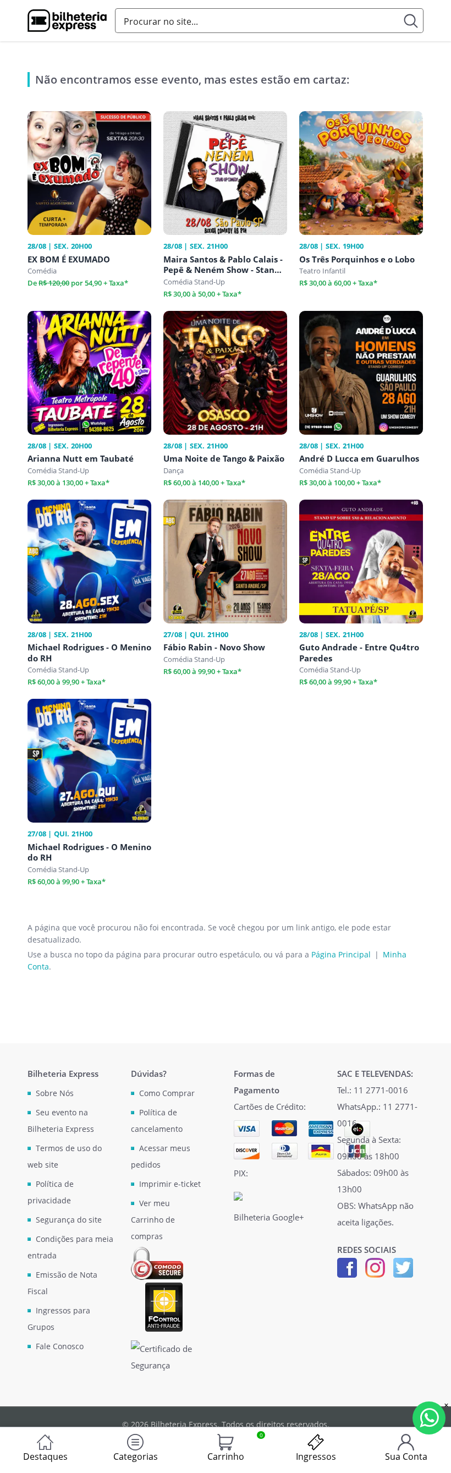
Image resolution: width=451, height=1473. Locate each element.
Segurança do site (69, 1219)
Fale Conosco (60, 1346)
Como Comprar (167, 1093)
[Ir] (411, 20)
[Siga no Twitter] (403, 1266)
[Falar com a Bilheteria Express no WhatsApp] (429, 1417)
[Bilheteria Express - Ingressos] (67, 21)
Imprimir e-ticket (170, 1184)
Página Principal (341, 954)
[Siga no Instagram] (375, 1266)
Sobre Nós (55, 1093)
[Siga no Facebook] (347, 1266)
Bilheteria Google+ (269, 1217)
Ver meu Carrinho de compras (153, 1219)
